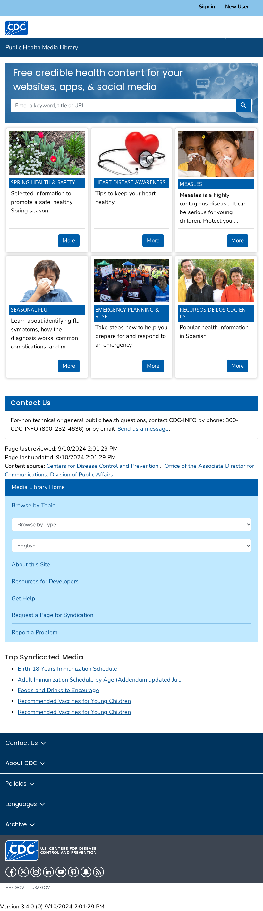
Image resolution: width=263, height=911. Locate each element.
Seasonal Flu (29, 309)
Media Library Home (38, 487)
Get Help (23, 598)
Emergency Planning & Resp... (127, 313)
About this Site (31, 564)
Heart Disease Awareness (130, 182)
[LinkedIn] (48, 872)
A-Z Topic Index (228, 35)
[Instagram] (35, 872)
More (69, 240)
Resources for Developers (45, 581)
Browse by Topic (33, 505)
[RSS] (98, 872)
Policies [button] (16, 783)
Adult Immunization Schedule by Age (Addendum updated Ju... (99, 679)
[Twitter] (23, 872)
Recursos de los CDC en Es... (213, 313)
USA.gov (40, 887)
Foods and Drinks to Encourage (58, 690)
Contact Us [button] (22, 743)
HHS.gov (14, 887)
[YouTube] (60, 872)
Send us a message (143, 429)
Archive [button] (16, 824)
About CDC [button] (22, 763)
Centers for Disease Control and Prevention (103, 466)
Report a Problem (34, 632)
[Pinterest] (73, 872)
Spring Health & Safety (43, 182)
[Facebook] (10, 872)
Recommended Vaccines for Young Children (74, 701)
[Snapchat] (86, 872)
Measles (191, 184)
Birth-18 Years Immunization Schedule (67, 669)
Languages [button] (21, 804)
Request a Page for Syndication (52, 615)
